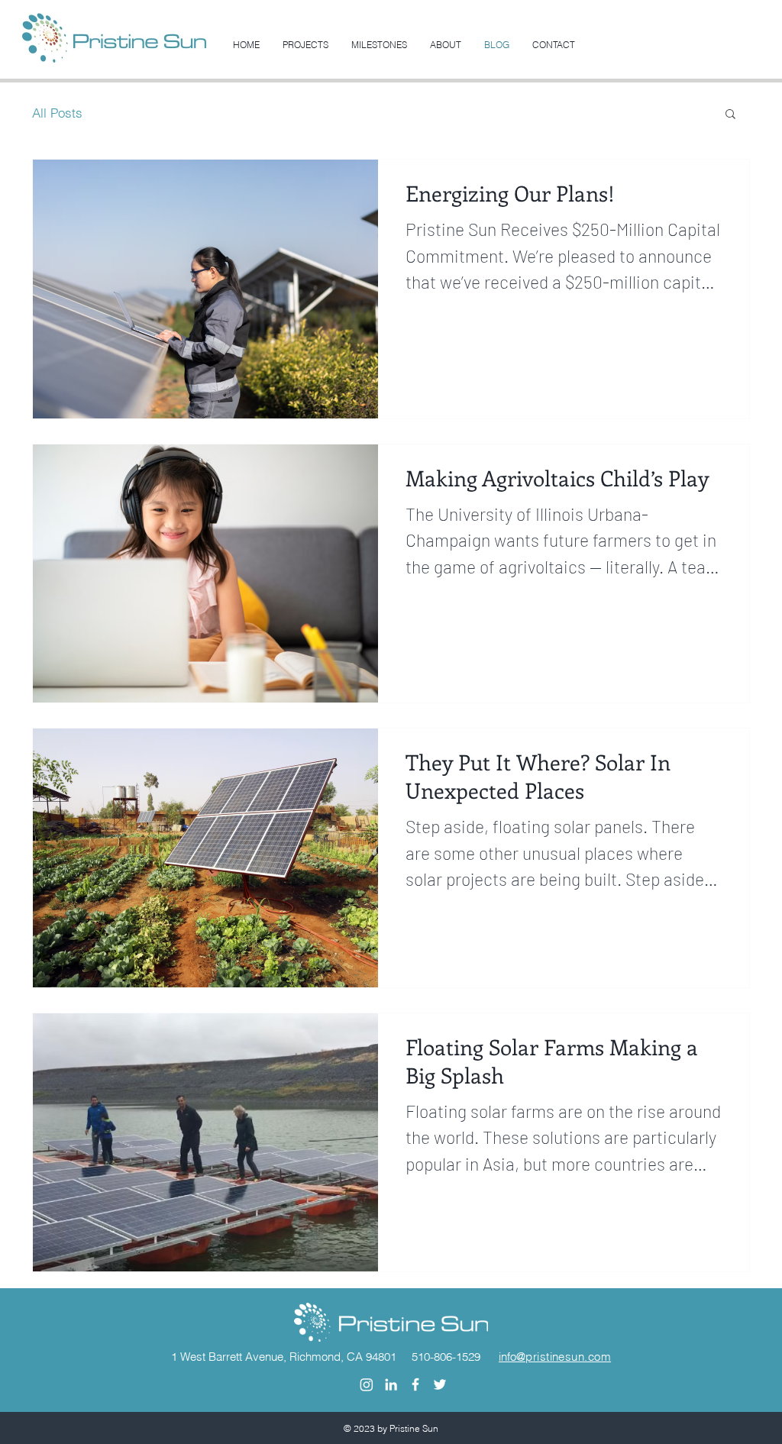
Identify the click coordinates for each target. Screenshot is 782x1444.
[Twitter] (439, 1384)
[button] (730, 115)
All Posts (57, 113)
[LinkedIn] (391, 1384)
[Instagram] (366, 1384)
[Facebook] (415, 1384)
